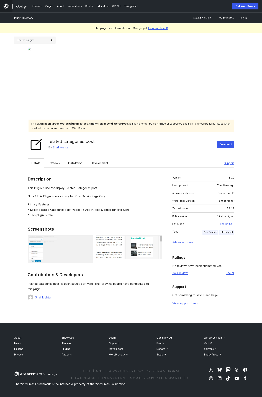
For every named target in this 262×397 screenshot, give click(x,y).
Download (225, 144)
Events (160, 343)
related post (226, 232)
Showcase (68, 337)
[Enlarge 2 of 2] (157, 240)
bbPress (210, 348)
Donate (162, 348)
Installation (75, 163)
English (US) (227, 223)
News (17, 343)
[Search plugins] (52, 40)
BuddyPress (212, 354)
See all (230, 273)
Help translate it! (158, 28)
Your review (180, 273)
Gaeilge (52, 374)
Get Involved (164, 337)
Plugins (66, 348)
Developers (116, 348)
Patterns (67, 354)
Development (99, 163)
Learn (112, 337)
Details (35, 163)
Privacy (18, 354)
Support (229, 163)
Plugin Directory (23, 17)
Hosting (18, 348)
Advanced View (182, 242)
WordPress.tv (118, 354)
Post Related (210, 232)
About (17, 337)
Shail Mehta (60, 147)
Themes (66, 343)
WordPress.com (214, 337)
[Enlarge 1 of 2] (88, 240)
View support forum (185, 303)
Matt (208, 343)
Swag (161, 354)
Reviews (54, 163)
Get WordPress (245, 6)
